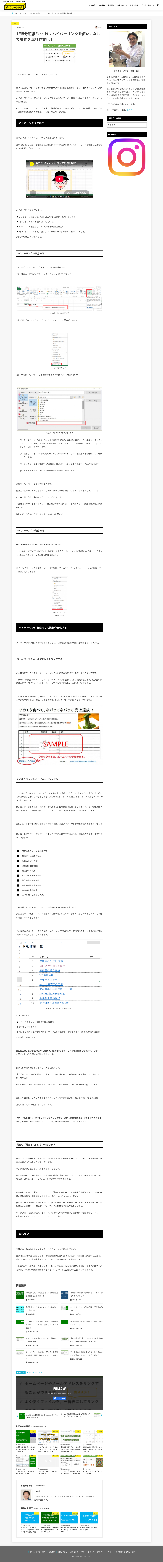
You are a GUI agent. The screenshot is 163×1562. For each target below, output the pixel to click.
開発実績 (101, 5)
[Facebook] (59, 1398)
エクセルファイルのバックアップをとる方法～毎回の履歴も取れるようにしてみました (42, 1355)
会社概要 (111, 5)
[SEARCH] (158, 5)
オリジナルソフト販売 (37, 1552)
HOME (16, 13)
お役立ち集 (134, 5)
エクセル (23, 13)
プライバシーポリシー (105, 1552)
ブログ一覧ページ (147, 5)
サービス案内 (90, 5)
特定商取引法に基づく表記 (125, 1552)
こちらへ (130, 110)
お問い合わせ (122, 5)
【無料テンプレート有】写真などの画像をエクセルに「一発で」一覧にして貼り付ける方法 (42, 1324)
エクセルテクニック (35, 1372)
